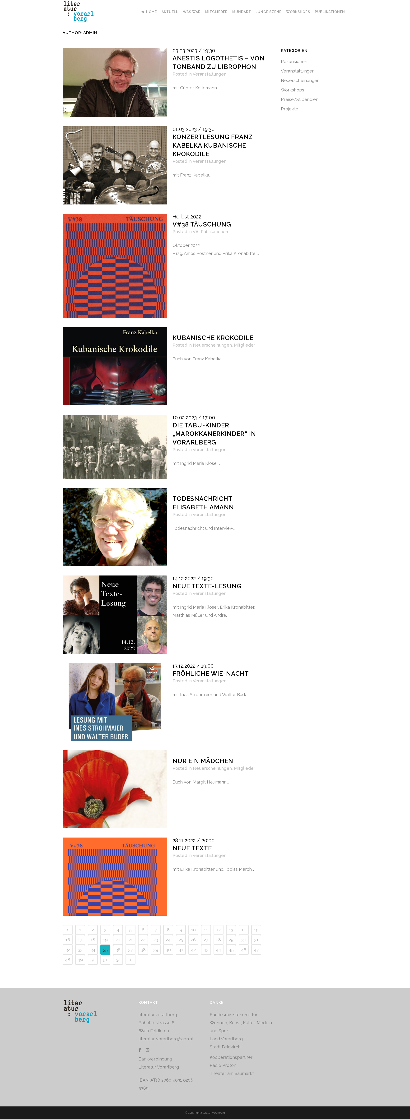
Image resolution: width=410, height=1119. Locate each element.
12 (219, 929)
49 (80, 959)
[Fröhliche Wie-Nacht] (115, 702)
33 (80, 949)
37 (130, 949)
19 (105, 939)
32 (67, 949)
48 (67, 959)
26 (193, 939)
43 (206, 949)
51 (105, 959)
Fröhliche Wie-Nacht (210, 673)
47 (256, 949)
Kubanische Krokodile (212, 337)
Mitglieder (244, 345)
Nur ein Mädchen (202, 761)
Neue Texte (192, 848)
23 (156, 939)
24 (168, 939)
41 (181, 949)
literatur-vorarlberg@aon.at (166, 1038)
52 (118, 959)
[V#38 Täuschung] (115, 266)
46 (243, 949)
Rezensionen (294, 61)
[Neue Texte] (115, 877)
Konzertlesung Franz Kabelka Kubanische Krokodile (212, 145)
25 (181, 939)
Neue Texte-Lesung (207, 586)
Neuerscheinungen (212, 345)
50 (92, 959)
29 (231, 939)
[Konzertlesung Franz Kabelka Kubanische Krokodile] (115, 165)
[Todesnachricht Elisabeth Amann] (115, 527)
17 (80, 939)
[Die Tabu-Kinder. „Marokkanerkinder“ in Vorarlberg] (115, 447)
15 (256, 929)
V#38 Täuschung (201, 224)
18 (93, 939)
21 (131, 939)
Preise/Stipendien (299, 99)
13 (231, 929)
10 (193, 929)
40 (168, 949)
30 (243, 939)
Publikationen (214, 231)
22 (143, 939)
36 (118, 949)
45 (231, 949)
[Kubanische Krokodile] (115, 366)
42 (193, 949)
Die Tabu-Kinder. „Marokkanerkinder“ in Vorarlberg (214, 434)
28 (218, 939)
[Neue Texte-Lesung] (115, 614)
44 (218, 949)
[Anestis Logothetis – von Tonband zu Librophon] (115, 82)
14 (244, 929)
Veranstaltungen (209, 74)
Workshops (292, 89)
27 (206, 939)
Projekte (289, 108)
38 (143, 949)
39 (155, 949)
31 (256, 939)
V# (196, 231)
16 (67, 939)
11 (206, 929)
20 (118, 939)
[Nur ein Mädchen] (115, 789)
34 (92, 949)
